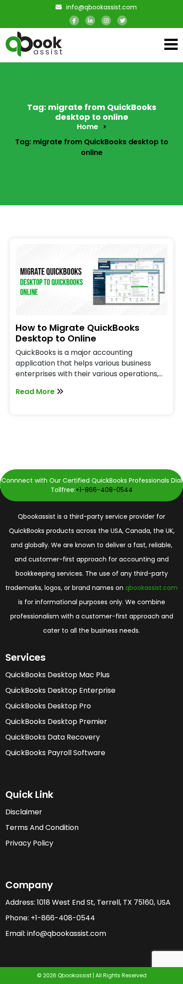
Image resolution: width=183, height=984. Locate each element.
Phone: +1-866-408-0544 (50, 918)
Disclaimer (23, 812)
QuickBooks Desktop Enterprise (60, 690)
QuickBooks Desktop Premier (56, 721)
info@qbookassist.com (100, 7)
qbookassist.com (151, 587)
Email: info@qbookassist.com (55, 933)
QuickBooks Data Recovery (52, 737)
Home (87, 127)
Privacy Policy (29, 843)
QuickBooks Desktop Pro (48, 706)
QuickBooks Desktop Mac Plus (57, 675)
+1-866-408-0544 (104, 489)
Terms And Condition (42, 827)
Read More (36, 391)
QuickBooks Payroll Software (55, 753)
